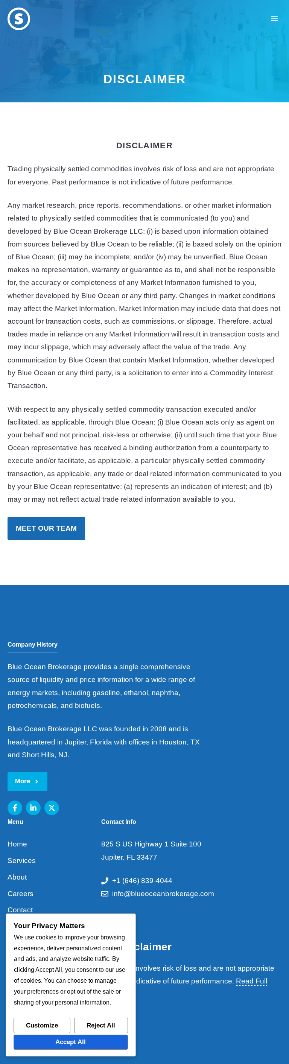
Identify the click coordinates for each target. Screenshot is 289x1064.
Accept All (70, 1042)
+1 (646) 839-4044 (142, 880)
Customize (42, 1025)
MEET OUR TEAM (46, 528)
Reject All (101, 1025)
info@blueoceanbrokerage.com (163, 894)
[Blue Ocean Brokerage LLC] (19, 19)
